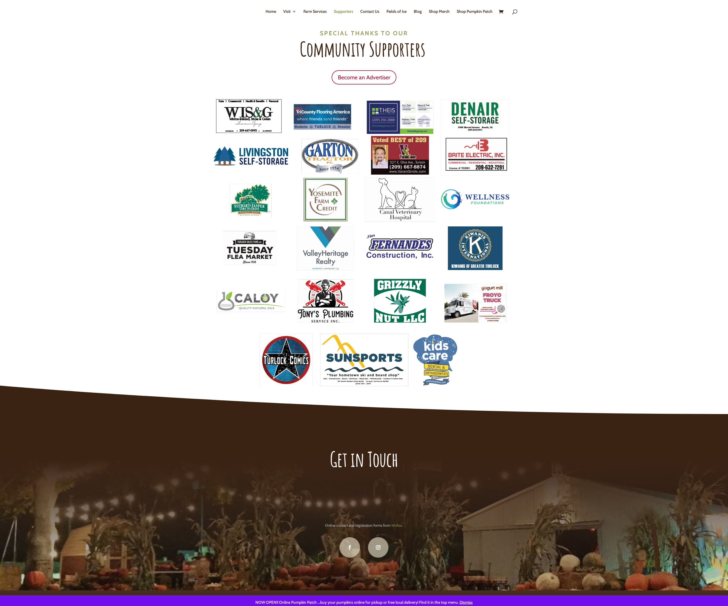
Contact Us (369, 11)
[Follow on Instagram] (378, 547)
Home (271, 11)
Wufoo (396, 525)
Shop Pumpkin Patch (475, 11)
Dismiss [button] (466, 602)
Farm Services (315, 11)
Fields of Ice (396, 11)
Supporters (343, 11)
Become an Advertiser (364, 77)
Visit (287, 11)
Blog (418, 11)
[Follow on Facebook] (350, 547)
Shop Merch (439, 11)
